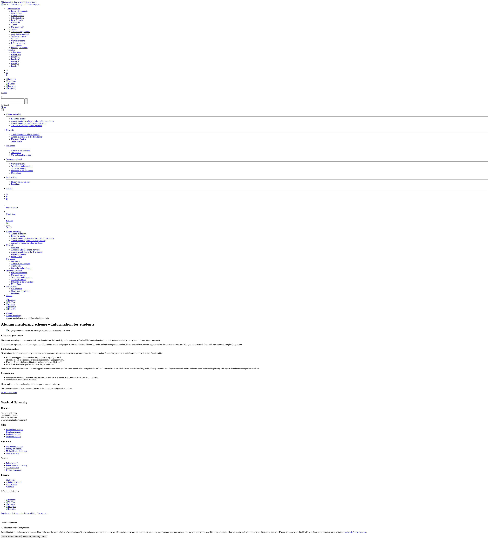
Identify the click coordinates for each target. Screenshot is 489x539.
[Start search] (26, 99)
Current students (17, 16)
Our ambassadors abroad (21, 155)
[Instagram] (11, 86)
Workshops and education (21, 166)
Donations (15, 184)
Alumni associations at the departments (26, 137)
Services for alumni (14, 159)
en (7, 72)
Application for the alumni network (25, 134)
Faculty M (15, 57)
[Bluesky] (10, 84)
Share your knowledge (20, 182)
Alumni (14, 25)
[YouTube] (11, 81)
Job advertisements (18, 168)
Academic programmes (20, 32)
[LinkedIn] (11, 88)
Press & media (17, 20)
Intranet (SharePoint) (19, 48)
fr (6, 75)
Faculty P (15, 64)
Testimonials (16, 153)
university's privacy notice (355, 532)
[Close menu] (2, 109)
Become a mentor (18, 119)
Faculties (11, 50)
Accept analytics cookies (11, 537)
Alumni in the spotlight (20, 150)
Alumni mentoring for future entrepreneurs (28, 123)
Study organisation (18, 36)
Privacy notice (18, 513)
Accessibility (30, 513)
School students (17, 18)
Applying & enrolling (20, 34)
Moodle (14, 38)
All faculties (16, 52)
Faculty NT (16, 61)
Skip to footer (30, 2)
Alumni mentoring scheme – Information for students (32, 121)
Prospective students (19, 11)
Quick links (12, 29)
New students (16, 13)
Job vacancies (16, 45)
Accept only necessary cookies (34, 537)
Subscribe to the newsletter (22, 171)
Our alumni (10, 146)
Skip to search (19, 2)
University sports (18, 41)
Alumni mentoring (13, 114)
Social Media (16, 141)
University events (18, 164)
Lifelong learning (18, 43)
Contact (9, 188)
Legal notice (6, 513)
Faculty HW (16, 54)
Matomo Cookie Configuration (16, 528)
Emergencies (42, 513)
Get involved (11, 177)
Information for (14, 9)
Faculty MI (15, 59)
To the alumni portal (9, 393)
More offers (16, 173)
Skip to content (7, 2)
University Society (18, 139)
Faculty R (15, 66)
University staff (17, 27)
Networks (10, 130)
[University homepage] (20, 4)
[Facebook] (11, 79)
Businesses (15, 22)
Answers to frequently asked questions (26, 126)
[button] (5, 105)
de (7, 70)
